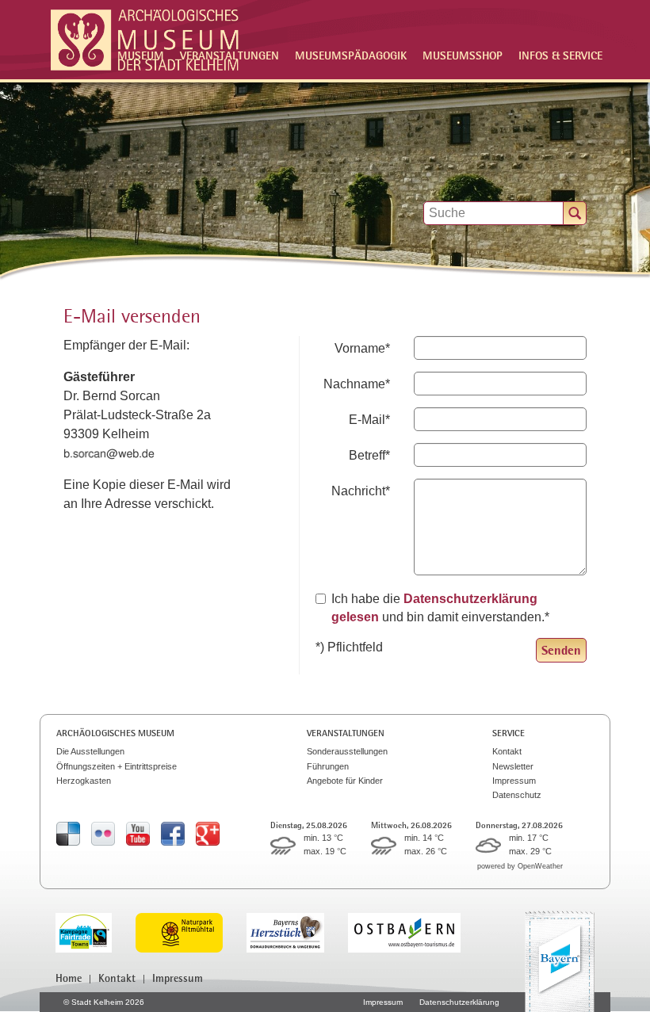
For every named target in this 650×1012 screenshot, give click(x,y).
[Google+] (208, 832)
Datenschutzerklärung (459, 1002)
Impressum (514, 780)
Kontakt (507, 751)
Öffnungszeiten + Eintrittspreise (116, 766)
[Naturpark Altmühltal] (191, 931)
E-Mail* (369, 419)
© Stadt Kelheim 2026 (103, 1002)
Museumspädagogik (351, 55)
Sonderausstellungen (347, 751)
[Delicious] (68, 832)
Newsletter (512, 766)
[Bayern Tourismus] (560, 961)
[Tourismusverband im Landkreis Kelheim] (297, 931)
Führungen (328, 766)
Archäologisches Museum (115, 733)
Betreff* (369, 455)
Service (508, 733)
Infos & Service (560, 55)
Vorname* (362, 348)
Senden (561, 650)
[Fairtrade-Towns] (95, 931)
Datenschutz (516, 795)
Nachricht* (360, 491)
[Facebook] (173, 832)
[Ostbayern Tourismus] (416, 931)
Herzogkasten (83, 780)
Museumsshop (462, 55)
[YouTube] (138, 832)
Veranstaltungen (345, 733)
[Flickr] (103, 832)
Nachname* (356, 384)
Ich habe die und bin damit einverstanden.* (440, 607)
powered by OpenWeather (520, 866)
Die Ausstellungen (90, 751)
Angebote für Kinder (345, 780)
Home (68, 978)
